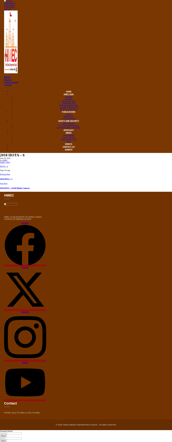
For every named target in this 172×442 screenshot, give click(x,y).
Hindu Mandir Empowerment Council (11, 81)
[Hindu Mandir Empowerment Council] (11, 9)
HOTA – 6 (4, 166)
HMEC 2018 (5, 162)
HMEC (5, 160)
